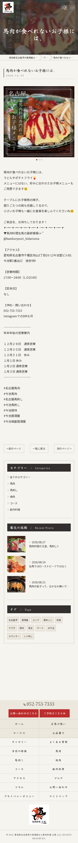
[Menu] (72, 7)
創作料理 (15, 509)
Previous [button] (7, 123)
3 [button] (41, 159)
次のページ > (64, 448)
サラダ (12, 628)
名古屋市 (13, 619)
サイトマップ (58, 796)
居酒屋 (25, 619)
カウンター (14, 636)
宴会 (30, 628)
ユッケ (36, 619)
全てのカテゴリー (20, 477)
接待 (22, 628)
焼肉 (12, 496)
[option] (39, 121)
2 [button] (39, 159)
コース (13, 503)
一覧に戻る (39, 448)
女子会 (51, 628)
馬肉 (12, 483)
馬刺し (14, 490)
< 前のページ (14, 448)
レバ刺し (28, 636)
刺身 (59, 619)
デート (40, 628)
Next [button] (70, 123)
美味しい (48, 619)
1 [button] (36, 159)
